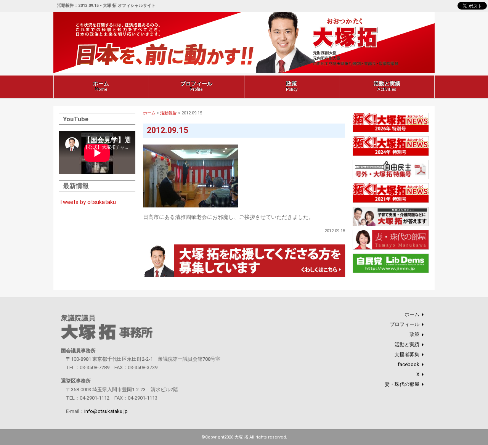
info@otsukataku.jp (106, 411)
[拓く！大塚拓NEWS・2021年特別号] (391, 201)
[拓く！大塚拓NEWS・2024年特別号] (391, 154)
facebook (408, 364)
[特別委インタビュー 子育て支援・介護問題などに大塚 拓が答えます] (391, 225)
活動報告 (168, 113)
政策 (291, 86)
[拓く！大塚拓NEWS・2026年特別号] (391, 131)
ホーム (101, 86)
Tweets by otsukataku (87, 202)
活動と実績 (387, 86)
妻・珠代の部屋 (402, 384)
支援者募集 (407, 354)
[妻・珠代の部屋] (391, 248)
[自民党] (391, 272)
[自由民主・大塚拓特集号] (391, 178)
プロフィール (196, 86)
